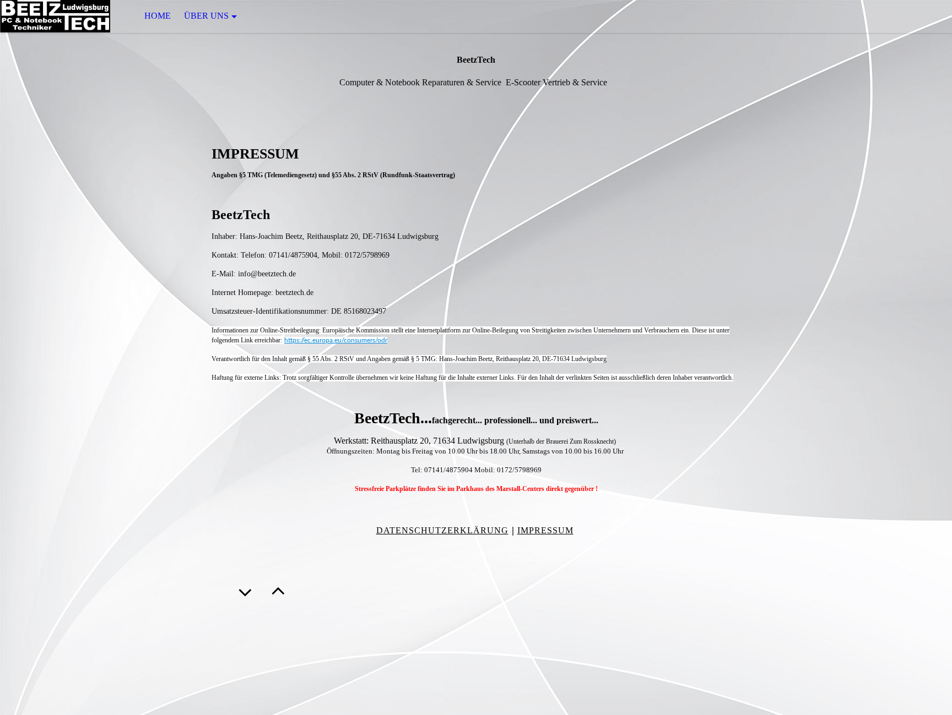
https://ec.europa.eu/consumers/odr (335, 340)
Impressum (545, 530)
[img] (55, 16)
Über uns (206, 15)
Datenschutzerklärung (442, 530)
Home (157, 15)
